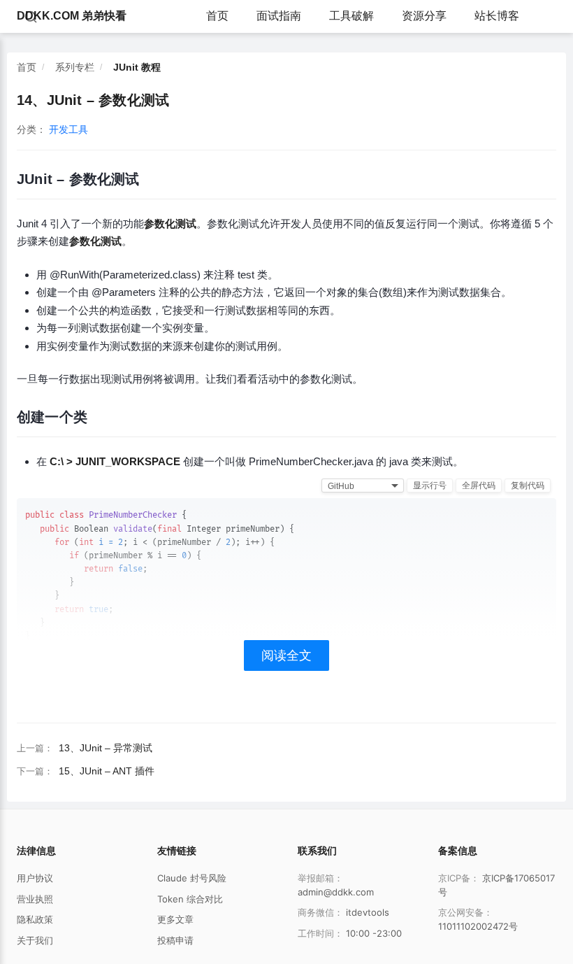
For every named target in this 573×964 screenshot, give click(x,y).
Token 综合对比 (190, 899)
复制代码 (527, 485)
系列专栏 (74, 67)
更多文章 (175, 919)
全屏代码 (478, 485)
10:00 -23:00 (374, 933)
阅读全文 (286, 655)
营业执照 (35, 899)
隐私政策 (35, 919)
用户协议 (35, 878)
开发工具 (68, 129)
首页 (217, 16)
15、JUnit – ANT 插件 (106, 771)
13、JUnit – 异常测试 (105, 747)
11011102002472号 (478, 926)
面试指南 (278, 16)
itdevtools (367, 912)
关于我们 (35, 940)
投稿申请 (175, 940)
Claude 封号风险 (191, 878)
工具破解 (351, 16)
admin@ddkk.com (336, 892)
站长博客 (496, 16)
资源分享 (424, 16)
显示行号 (430, 485)
